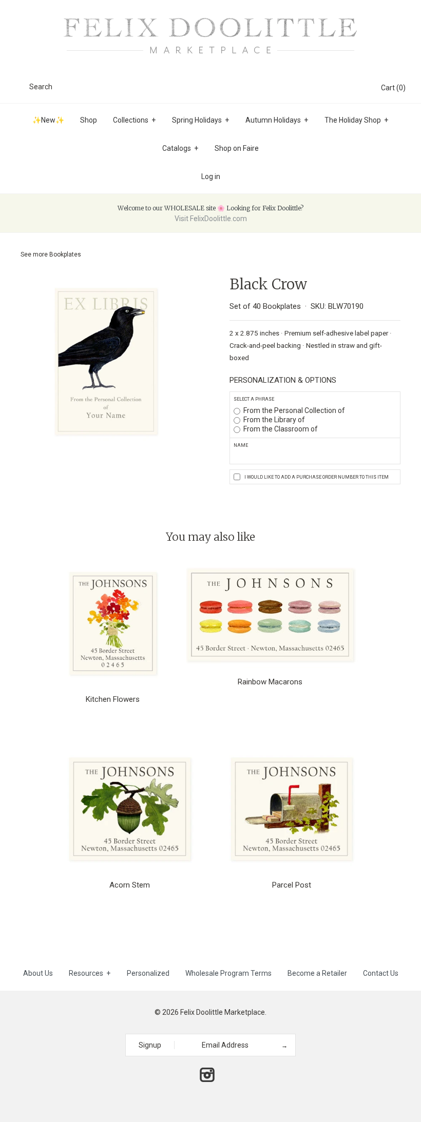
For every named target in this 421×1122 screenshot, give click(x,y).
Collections (134, 120)
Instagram (207, 1075)
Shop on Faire (237, 148)
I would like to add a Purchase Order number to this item (316, 477)
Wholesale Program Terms (228, 973)
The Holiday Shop (356, 120)
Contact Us (380, 973)
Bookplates (65, 254)
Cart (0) (393, 88)
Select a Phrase (254, 399)
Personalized (148, 973)
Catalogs (180, 148)
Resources (89, 973)
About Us (38, 973)
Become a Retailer (317, 973)
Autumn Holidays (276, 120)
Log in (210, 176)
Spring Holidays (200, 120)
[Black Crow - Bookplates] (106, 282)
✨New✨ (48, 120)
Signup (150, 1045)
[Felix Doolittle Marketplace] (210, 16)
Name (241, 445)
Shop (88, 120)
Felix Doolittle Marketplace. (223, 1012)
